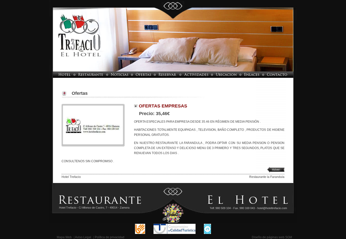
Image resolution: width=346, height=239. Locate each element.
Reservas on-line (167, 74)
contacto (280, 74)
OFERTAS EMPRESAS (162, 105)
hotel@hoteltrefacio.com (272, 208)
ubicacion (226, 74)
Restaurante (90, 74)
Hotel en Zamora (61, 74)
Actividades (196, 74)
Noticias (119, 74)
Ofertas (143, 74)
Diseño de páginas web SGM (272, 237)
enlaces (251, 74)
